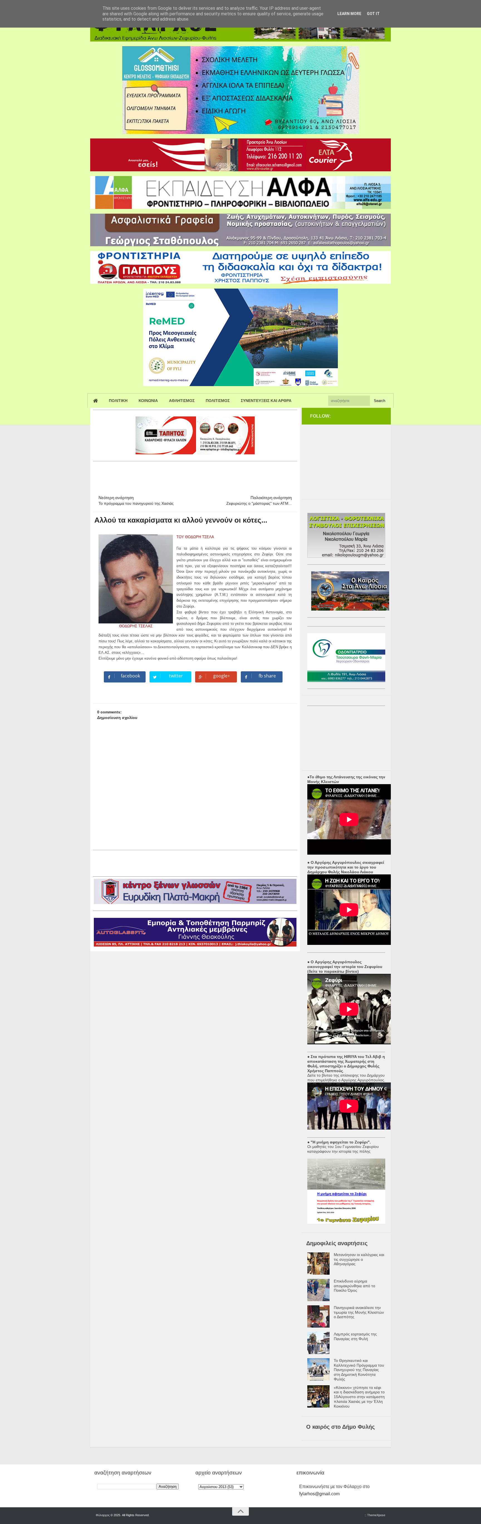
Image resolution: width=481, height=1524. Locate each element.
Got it (373, 13)
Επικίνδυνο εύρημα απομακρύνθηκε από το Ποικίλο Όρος (354, 1286)
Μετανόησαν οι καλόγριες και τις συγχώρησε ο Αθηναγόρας (359, 1259)
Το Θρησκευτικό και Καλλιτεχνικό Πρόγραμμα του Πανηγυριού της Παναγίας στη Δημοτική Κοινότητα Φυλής (359, 1369)
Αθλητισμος (182, 400)
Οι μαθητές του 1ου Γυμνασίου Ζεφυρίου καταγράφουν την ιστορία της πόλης (343, 1149)
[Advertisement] (194, 475)
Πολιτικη (118, 400)
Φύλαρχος (103, 1515)
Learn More (349, 13)
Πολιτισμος (218, 400)
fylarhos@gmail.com (319, 1493)
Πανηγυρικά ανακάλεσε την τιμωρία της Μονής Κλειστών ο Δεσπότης (359, 1312)
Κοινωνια (148, 400)
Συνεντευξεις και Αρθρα (266, 400)
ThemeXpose (376, 1515)
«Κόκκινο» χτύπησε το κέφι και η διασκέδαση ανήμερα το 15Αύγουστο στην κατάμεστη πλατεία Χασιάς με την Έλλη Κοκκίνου (359, 1396)
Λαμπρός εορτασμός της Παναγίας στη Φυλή (355, 1336)
